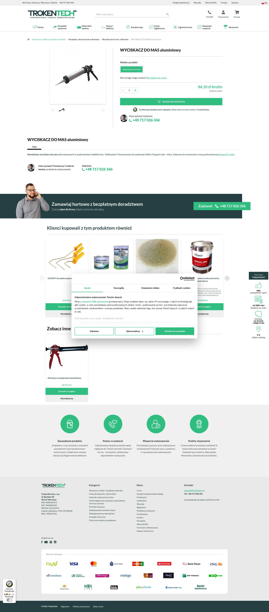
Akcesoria (233, 27)
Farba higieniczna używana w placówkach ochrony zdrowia (107, 502)
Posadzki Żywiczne (97, 517)
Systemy (235, 2)
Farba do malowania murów (101, 497)
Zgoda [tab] (87, 288)
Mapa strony (98, 606)
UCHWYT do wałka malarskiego (62, 278)
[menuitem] (61, 110)
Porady (224, 2)
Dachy (40, 27)
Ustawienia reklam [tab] (150, 288)
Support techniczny (145, 531)
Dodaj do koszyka (173, 101)
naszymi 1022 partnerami (95, 301)
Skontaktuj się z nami (157, 77)
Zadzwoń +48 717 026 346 (222, 206)
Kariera (140, 517)
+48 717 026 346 (146, 120)
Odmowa (94, 331)
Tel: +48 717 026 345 (193, 494)
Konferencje (142, 514)
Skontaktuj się (67, 314)
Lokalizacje (141, 500)
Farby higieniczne (159, 27)
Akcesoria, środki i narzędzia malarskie (49, 39)
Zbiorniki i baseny (87, 27)
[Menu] (14, 580)
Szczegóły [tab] (119, 288)
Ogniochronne (185, 27)
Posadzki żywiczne (62, 27)
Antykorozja (137, 27)
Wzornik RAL (211, 2)
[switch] (9, 600)
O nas (139, 490)
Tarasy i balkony (110, 27)
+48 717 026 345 (66, 2)
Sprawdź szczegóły (66, 306)
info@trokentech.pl (181, 3)
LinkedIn (55, 542)
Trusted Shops (203, 109)
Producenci (142, 497)
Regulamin (141, 507)
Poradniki (141, 521)
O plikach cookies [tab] (182, 288)
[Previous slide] (52, 110)
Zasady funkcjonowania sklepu (150, 494)
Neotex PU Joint (226, 154)
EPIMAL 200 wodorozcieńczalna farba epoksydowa (202, 279)
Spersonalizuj (133, 331)
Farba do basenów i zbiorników (102, 494)
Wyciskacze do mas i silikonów (115, 39)
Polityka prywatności (146, 511)
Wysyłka (197, 2)
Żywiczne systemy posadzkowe (102, 520)
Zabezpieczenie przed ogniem (102, 513)
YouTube (46, 542)
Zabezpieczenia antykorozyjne (102, 510)
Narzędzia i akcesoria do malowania (83, 39)
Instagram (51, 542)
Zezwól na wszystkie (175, 331)
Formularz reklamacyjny (147, 527)
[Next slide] (103, 110)
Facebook (41, 542)
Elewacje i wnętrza (207, 27)
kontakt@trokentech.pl (194, 490)
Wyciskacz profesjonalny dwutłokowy (64, 378)
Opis (34, 146)
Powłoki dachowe (97, 507)
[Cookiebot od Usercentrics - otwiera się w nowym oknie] (182, 279)
